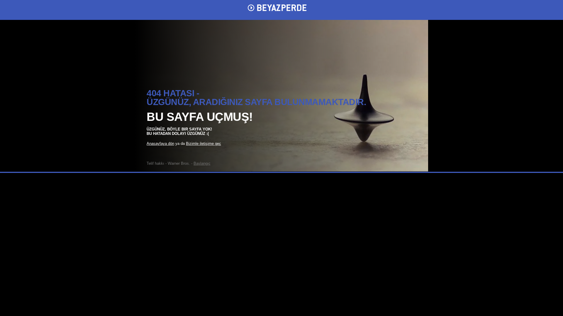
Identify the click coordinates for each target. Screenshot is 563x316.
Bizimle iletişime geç (203, 143)
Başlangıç (202, 163)
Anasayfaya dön (160, 143)
